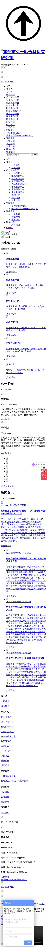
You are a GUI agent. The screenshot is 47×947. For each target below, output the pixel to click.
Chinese (9, 227)
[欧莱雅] (7, 463)
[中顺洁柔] (7, 458)
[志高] (7, 482)
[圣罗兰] (7, 466)
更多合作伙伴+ (8, 486)
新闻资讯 (10, 211)
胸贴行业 (10, 122)
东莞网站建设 (7, 879)
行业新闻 (10, 144)
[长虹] (7, 479)
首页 (8, 159)
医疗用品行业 (12, 108)
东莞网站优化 (20, 879)
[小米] (7, 474)
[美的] (7, 461)
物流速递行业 (12, 114)
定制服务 (10, 203)
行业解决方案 (12, 170)
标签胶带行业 (12, 105)
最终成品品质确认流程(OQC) (19, 135)
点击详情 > (6, 419)
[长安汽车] (7, 476)
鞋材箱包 (10, 124)
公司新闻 (10, 141)
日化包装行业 (12, 100)
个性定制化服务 (13, 133)
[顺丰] (7, 469)
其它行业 (10, 127)
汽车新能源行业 (13, 111)
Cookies (42, 904)
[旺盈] (7, 471)
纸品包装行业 (12, 103)
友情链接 (5, 877)
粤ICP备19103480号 (34, 911)
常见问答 (10, 146)
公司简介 (10, 92)
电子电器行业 (12, 119)
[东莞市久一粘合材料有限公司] (23, 57)
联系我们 (10, 94)
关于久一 (10, 162)
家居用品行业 (12, 116)
